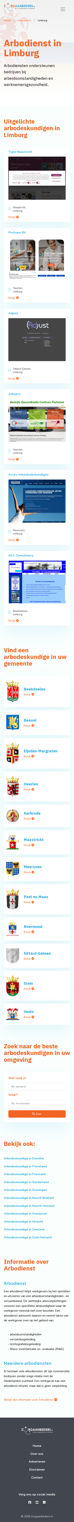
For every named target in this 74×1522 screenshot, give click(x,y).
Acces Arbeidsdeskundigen (28, 475)
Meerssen (33, 866)
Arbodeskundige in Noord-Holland (29, 1206)
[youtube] (37, 1502)
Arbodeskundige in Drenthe (24, 1158)
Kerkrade (32, 813)
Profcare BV (17, 232)
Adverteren (37, 1462)
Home (7, 20)
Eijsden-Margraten (40, 751)
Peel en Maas (36, 896)
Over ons (36, 1454)
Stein (28, 983)
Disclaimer (37, 1470)
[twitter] (44, 1502)
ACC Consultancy (20, 555)
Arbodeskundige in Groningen (25, 1190)
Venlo (29, 1011)
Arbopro (14, 394)
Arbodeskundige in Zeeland (24, 1229)
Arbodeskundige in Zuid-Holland (28, 1237)
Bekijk (12, 217)
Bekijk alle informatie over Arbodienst (29, 1400)
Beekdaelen (34, 689)
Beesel (30, 720)
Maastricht (34, 839)
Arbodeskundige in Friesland (25, 1174)
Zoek (38, 1114)
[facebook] (29, 1502)
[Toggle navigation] (63, 9)
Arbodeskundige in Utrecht (23, 1222)
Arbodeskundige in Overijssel (25, 1214)
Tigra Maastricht (20, 152)
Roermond (33, 926)
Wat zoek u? (17, 1078)
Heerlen (31, 784)
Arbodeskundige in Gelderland (26, 1182)
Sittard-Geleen (37, 953)
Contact (37, 1477)
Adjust (13, 313)
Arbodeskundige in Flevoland (25, 1166)
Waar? (13, 1095)
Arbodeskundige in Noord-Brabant (29, 1198)
